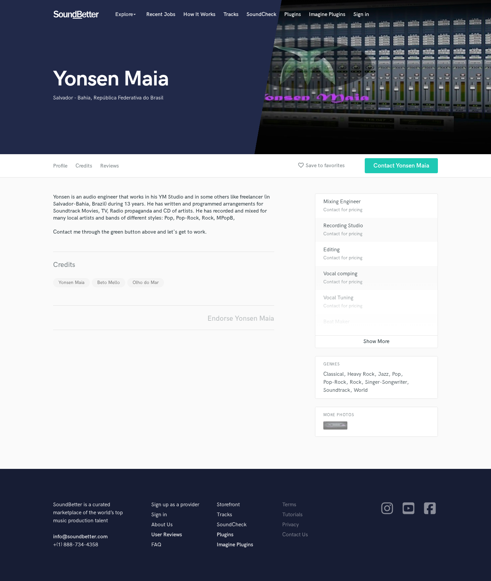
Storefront (228, 505)
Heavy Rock (360, 374)
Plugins (292, 14)
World (361, 390)
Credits (83, 166)
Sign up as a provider (175, 505)
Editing (331, 250)
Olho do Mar (146, 282)
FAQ (156, 545)
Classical (333, 374)
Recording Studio (343, 226)
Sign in (361, 14)
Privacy (290, 525)
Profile (60, 166)
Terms (289, 505)
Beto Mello (108, 282)
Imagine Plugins (327, 14)
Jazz (383, 374)
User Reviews (166, 535)
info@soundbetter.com (80, 537)
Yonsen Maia (71, 282)
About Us (162, 525)
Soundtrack (336, 390)
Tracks (230, 14)
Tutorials (292, 515)
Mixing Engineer (342, 202)
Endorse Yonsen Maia (240, 318)
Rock (355, 382)
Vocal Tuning (338, 298)
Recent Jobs (160, 14)
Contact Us (295, 535)
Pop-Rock (334, 382)
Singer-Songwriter (386, 382)
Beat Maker (336, 322)
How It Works (199, 14)
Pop (396, 374)
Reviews (109, 166)
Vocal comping (340, 274)
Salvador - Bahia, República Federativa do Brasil (108, 98)
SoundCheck (261, 14)
